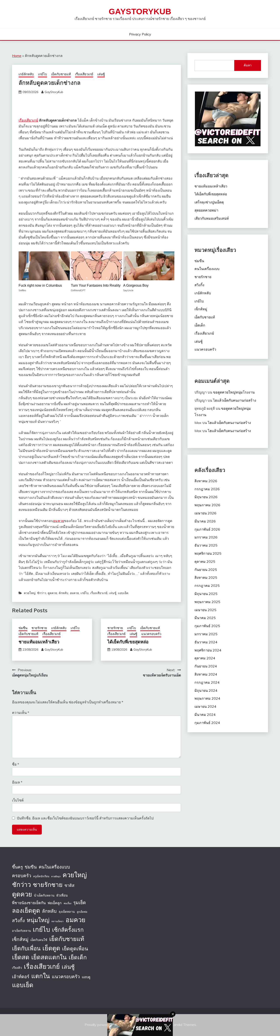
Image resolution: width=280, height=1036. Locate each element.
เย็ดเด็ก (199, 325)
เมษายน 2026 (205, 513)
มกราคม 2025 (205, 634)
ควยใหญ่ (29, 593)
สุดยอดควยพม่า (206, 210)
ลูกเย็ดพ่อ (82, 911)
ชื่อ (15, 764)
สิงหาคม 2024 (205, 674)
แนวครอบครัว (151, 634)
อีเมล (17, 782)
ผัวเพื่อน (62, 895)
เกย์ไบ (42, 74)
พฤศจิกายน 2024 (207, 650)
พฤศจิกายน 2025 (207, 553)
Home (16, 55)
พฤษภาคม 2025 (207, 602)
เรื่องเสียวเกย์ (84, 74)
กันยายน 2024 (205, 666)
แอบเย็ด (123, 593)
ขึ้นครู (17, 867)
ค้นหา (248, 65)
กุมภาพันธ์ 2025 (207, 626)
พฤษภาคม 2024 (207, 698)
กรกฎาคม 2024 (207, 682)
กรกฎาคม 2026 (207, 489)
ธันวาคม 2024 (205, 642)
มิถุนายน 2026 (205, 497)
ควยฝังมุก (56, 876)
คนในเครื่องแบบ (206, 269)
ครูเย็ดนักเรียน (41, 876)
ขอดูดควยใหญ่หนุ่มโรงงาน (234, 392)
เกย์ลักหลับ (26, 74)
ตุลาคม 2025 (204, 561)
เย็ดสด (20, 957)
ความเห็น (20, 712)
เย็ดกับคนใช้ (38, 940)
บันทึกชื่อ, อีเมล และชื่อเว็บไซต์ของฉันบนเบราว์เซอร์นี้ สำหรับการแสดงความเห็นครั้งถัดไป (85, 818)
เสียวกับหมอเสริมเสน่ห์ (211, 218)
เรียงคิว (17, 968)
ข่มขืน (23, 628)
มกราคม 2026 (205, 537)
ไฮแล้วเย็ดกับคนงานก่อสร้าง (234, 400)
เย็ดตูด (51, 948)
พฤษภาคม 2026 (207, 505)
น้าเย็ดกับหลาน (44, 895)
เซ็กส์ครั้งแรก (68, 929)
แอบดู (86, 977)
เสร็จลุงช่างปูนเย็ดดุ (209, 202)
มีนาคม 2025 (205, 618)
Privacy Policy (140, 34)
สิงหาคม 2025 (205, 577)
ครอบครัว (21, 875)
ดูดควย (52, 593)
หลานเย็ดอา (57, 921)
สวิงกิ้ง (199, 285)
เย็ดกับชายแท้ (61, 74)
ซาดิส (69, 885)
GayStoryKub (140, 11)
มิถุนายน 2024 (205, 690)
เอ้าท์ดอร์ (20, 976)
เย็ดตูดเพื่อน (75, 948)
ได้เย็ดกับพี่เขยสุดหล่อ (128, 641)
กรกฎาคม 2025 (207, 585)
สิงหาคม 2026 (205, 481)
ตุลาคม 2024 (204, 658)
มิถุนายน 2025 (205, 593)
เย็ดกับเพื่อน (26, 948)
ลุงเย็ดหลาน (67, 912)
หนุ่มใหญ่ (38, 919)
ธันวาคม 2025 (205, 545)
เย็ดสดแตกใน (49, 957)
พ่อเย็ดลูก (55, 903)
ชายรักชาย (39, 628)
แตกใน (40, 976)
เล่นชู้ (101, 74)
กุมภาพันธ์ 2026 (207, 529)
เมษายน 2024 (205, 706)
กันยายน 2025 (205, 569)
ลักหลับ (63, 593)
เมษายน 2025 (205, 610)
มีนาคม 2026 (205, 521)
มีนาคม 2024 (205, 714)
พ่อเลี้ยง (67, 903)
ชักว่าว (41, 593)
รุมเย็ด (79, 902)
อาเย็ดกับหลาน (21, 930)
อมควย (58, 521)
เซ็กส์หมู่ (200, 309)
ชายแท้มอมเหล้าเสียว (39, 641)
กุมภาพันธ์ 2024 (207, 722)
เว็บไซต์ (18, 800)
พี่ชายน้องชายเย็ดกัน (29, 902)
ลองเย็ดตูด (26, 910)
